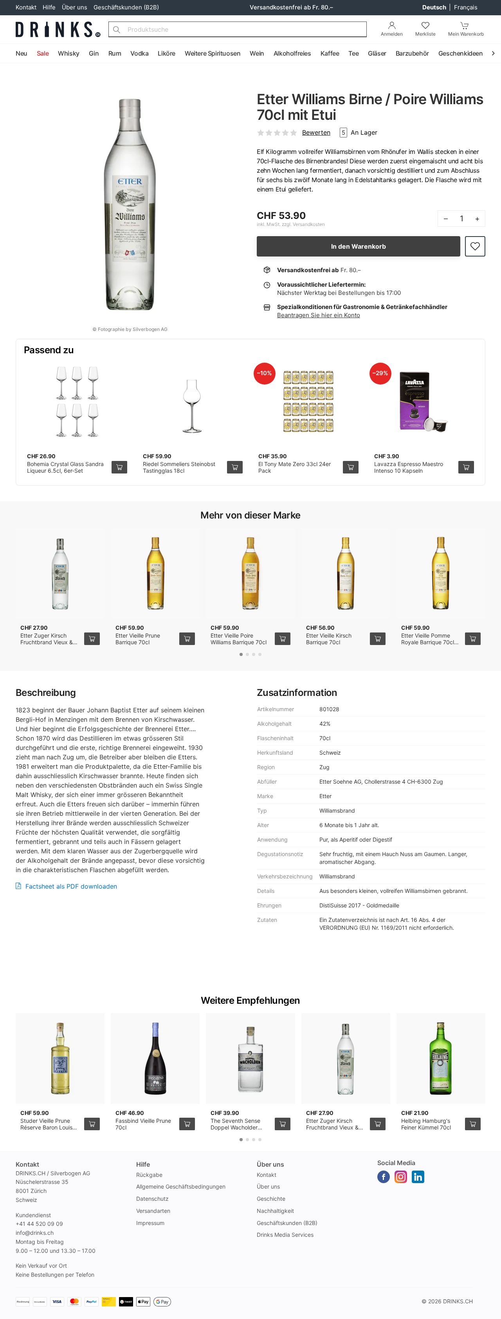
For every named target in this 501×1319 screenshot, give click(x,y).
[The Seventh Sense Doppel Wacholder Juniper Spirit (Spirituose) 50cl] (250, 1058)
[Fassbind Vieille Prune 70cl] (155, 1058)
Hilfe (49, 7)
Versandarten (153, 1210)
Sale (43, 53)
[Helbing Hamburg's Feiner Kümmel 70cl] (440, 1058)
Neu (21, 53)
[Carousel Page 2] (247, 654)
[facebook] (383, 1177)
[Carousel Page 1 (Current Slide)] (241, 654)
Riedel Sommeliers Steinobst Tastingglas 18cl (179, 467)
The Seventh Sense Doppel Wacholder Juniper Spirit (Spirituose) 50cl (235, 1131)
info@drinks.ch (35, 1232)
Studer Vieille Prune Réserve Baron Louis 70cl (46, 1127)
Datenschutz (152, 1198)
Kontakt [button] (27, 1164)
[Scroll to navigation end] (493, 53)
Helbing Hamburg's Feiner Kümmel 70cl (426, 1124)
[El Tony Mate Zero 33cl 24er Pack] (308, 402)
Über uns (74, 7)
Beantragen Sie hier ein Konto (318, 315)
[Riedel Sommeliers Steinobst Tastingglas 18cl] (193, 402)
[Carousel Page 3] (253, 654)
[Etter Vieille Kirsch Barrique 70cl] (345, 573)
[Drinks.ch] (58, 29)
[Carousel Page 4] (259, 654)
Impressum (150, 1223)
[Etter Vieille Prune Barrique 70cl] (155, 573)
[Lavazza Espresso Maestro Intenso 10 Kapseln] (424, 402)
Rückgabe (149, 1174)
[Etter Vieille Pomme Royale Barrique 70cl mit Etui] (440, 573)
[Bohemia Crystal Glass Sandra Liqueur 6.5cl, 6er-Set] (77, 402)
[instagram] (401, 1177)
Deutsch (434, 7)
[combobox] (237, 29)
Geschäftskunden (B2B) (126, 7)
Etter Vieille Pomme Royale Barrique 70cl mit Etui (427, 642)
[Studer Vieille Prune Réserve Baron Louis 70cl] (60, 1058)
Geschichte (271, 1198)
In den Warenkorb (358, 246)
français (466, 7)
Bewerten (316, 132)
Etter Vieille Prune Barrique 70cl (137, 639)
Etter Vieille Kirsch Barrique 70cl (328, 639)
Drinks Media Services (285, 1234)
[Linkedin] (418, 1177)
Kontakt (26, 7)
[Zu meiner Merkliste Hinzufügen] (475, 246)
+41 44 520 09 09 (39, 1223)
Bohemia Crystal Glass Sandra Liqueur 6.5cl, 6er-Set (65, 467)
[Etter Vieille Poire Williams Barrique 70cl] (250, 573)
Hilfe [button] (143, 1164)
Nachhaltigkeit (275, 1210)
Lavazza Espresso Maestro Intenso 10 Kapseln (408, 467)
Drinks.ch (458, 1301)
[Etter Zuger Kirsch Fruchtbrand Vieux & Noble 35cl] (60, 573)
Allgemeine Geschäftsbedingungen (180, 1186)
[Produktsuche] (116, 29)
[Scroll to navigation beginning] (8, 53)
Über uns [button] (270, 1164)
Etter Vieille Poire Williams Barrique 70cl (239, 639)
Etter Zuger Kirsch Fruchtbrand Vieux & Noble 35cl (46, 642)
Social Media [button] (396, 1163)
